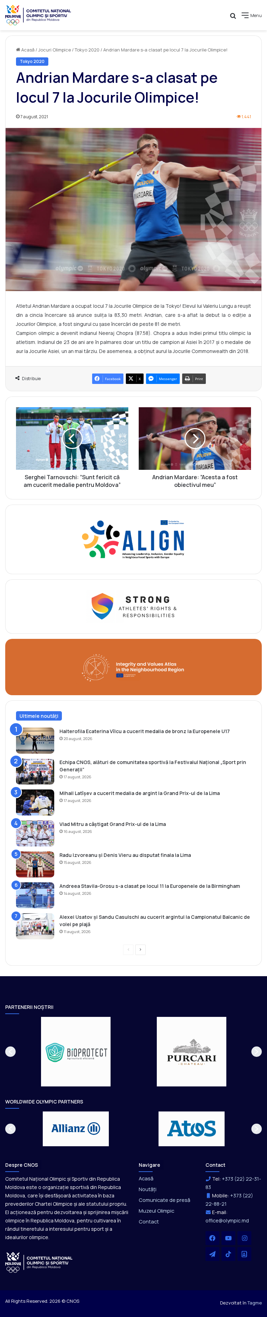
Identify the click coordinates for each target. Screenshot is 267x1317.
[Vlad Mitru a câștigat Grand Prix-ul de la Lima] (35, 833)
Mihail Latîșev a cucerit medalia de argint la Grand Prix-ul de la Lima (139, 793)
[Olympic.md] (38, 15)
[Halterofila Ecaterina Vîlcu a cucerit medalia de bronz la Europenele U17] (35, 741)
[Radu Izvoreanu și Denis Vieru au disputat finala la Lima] (35, 864)
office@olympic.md (227, 1220)
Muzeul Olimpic (156, 1210)
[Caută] (232, 18)
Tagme (255, 1303)
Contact (149, 1221)
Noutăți (147, 1189)
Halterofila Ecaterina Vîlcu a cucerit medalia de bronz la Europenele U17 (144, 731)
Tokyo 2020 (87, 50)
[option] (76, 1051)
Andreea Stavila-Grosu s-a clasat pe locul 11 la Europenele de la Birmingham (149, 886)
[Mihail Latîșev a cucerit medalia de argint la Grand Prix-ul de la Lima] (35, 802)
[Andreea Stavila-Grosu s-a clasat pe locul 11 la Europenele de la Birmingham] (35, 895)
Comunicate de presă (164, 1199)
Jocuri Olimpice (54, 50)
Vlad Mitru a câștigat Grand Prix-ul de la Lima (112, 824)
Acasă (27, 50)
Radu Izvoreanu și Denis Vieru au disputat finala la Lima (125, 855)
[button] (10, 1051)
